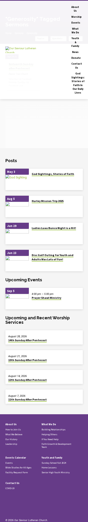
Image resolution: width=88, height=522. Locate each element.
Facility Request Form (16, 472)
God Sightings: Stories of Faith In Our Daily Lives (77, 83)
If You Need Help (50, 439)
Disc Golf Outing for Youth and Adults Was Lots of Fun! (52, 257)
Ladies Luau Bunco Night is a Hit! (54, 228)
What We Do (75, 30)
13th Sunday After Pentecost (27, 360)
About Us (75, 8)
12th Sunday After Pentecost (27, 380)
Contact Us (76, 65)
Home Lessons (49, 467)
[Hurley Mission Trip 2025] (17, 209)
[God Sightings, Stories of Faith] (17, 182)
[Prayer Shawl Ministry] (17, 302)
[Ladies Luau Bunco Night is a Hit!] (17, 236)
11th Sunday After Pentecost (27, 399)
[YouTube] (17, 507)
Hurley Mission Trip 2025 (48, 201)
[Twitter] (23, 507)
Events (75, 22)
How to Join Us (13, 429)
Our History (11, 439)
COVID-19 (10, 488)
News (75, 52)
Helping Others (49, 434)
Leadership (11, 443)
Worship (76, 16)
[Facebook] (12, 507)
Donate (76, 57)
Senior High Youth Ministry (56, 472)
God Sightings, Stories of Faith (53, 174)
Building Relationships (53, 429)
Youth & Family (75, 42)
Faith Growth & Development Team (56, 445)
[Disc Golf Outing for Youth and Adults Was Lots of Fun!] (17, 263)
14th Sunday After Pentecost (27, 340)
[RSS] (7, 507)
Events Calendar (15, 457)
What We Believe (13, 434)
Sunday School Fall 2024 (54, 462)
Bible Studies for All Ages (18, 467)
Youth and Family (52, 457)
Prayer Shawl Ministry (46, 297)
